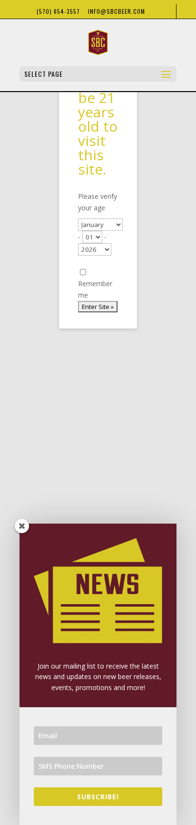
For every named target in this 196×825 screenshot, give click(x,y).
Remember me (95, 289)
